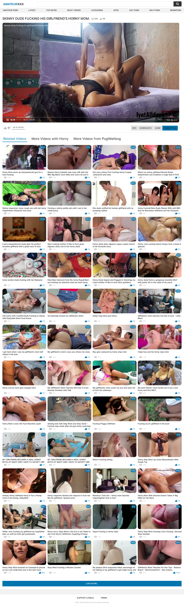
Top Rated (51, 10)
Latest (32, 10)
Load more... (92, 583)
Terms (104, 598)
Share (157, 128)
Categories (97, 10)
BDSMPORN (175, 10)
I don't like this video (8, 128)
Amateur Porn (10, 10)
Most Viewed (74, 10)
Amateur (13, 4)
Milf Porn (155, 10)
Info (134, 128)
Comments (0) (170, 128)
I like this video (5, 128)
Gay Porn (134, 10)
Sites (116, 10)
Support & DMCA (85, 598)
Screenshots (146, 128)
